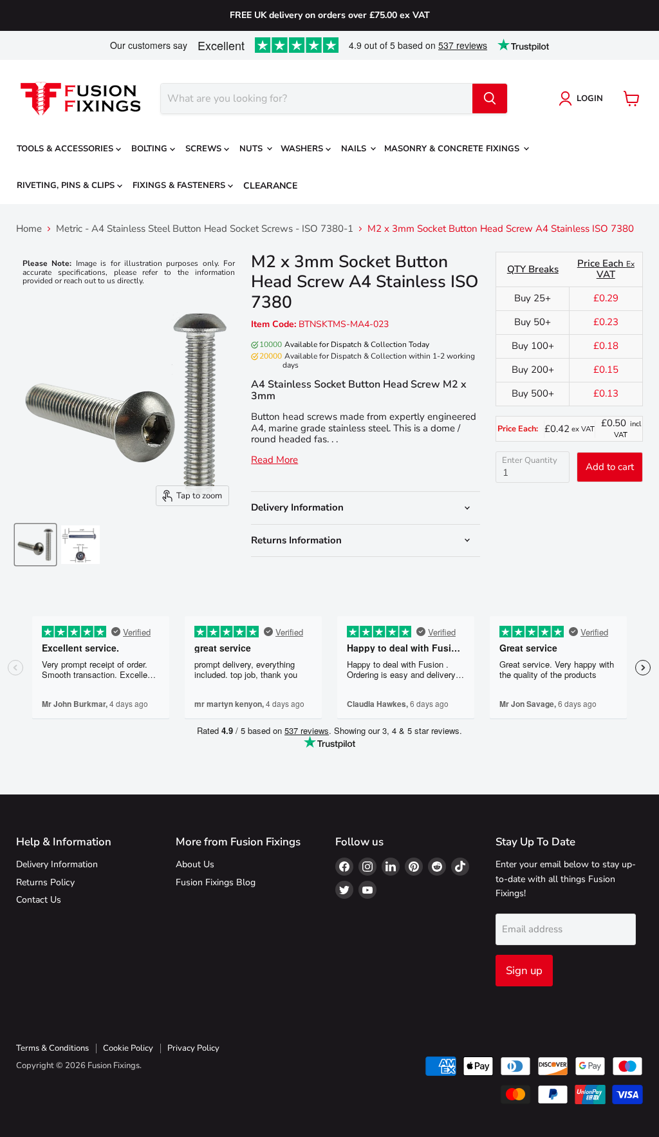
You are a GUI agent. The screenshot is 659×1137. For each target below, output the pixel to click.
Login (590, 98)
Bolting (150, 149)
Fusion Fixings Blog (215, 882)
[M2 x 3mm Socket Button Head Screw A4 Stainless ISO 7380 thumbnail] (35, 544)
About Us (195, 864)
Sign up (524, 970)
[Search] (489, 98)
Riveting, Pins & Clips (67, 185)
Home (29, 228)
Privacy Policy (193, 1048)
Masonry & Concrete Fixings (453, 149)
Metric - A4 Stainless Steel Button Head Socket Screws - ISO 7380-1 (204, 228)
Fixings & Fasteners (180, 185)
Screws (204, 149)
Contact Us (38, 900)
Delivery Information (57, 864)
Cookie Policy (128, 1048)
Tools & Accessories (66, 149)
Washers (303, 149)
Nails (355, 149)
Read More (274, 460)
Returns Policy (45, 882)
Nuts (252, 149)
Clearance (270, 186)
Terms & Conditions (52, 1048)
